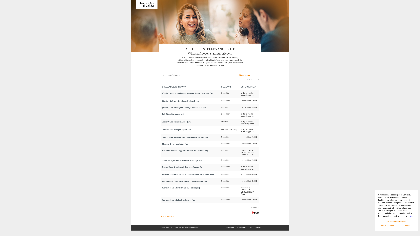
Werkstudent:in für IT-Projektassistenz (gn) (181, 188)
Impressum (230, 227)
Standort (226, 87)
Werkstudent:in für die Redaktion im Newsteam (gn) (184, 181)
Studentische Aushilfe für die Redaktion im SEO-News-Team (188, 175)
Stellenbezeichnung (173, 87)
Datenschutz (241, 227)
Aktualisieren (244, 75)
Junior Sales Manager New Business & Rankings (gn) (185, 137)
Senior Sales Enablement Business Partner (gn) (183, 167)
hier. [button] (411, 216)
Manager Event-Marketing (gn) (175, 144)
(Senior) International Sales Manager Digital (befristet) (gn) (188, 93)
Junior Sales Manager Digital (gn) (176, 130)
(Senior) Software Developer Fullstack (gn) (180, 101)
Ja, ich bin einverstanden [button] (396, 221)
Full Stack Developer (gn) (173, 114)
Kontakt (258, 227)
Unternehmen (248, 87)
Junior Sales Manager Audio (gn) (176, 122)
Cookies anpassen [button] (387, 225)
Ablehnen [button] (406, 225)
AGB (251, 227)
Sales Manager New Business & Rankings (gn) (182, 160)
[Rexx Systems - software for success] (255, 213)
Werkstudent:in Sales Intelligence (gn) (178, 200)
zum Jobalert (168, 216)
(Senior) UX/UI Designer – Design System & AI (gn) (184, 108)
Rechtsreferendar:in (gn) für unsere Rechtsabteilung (185, 150)
